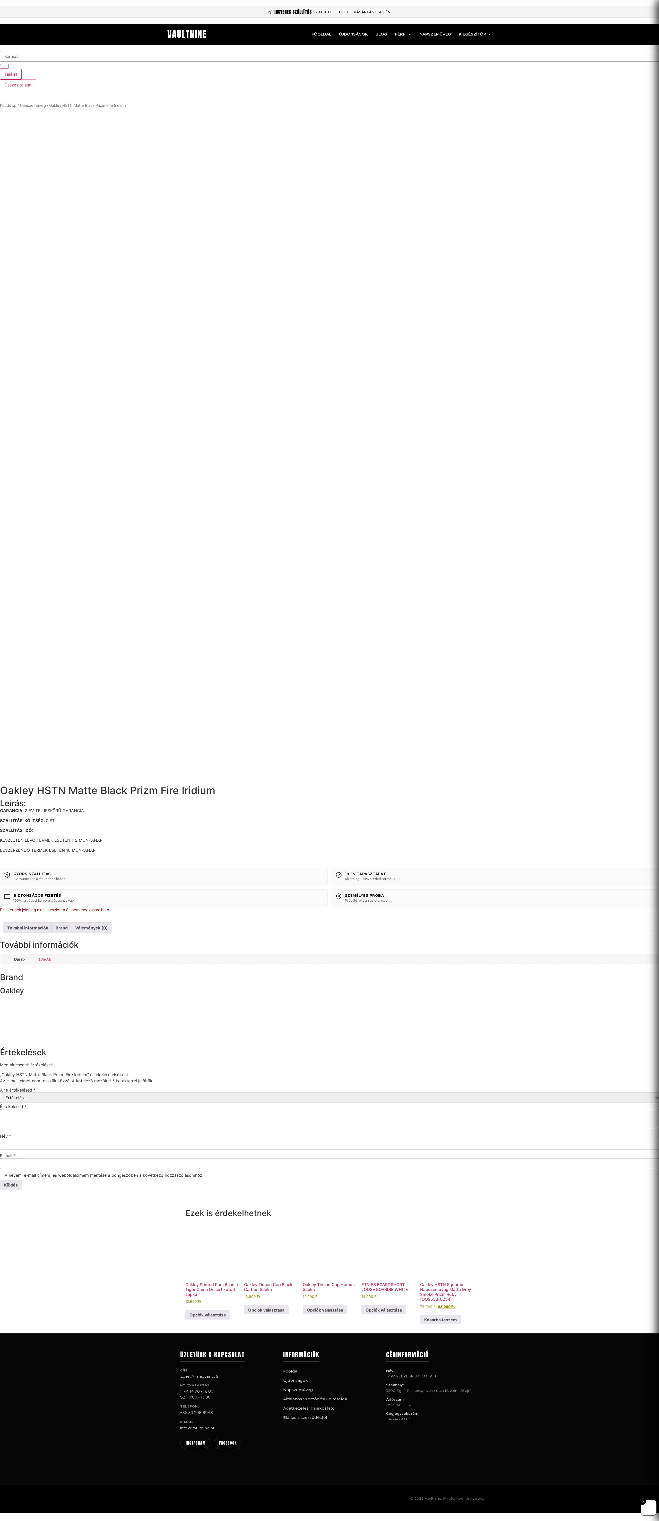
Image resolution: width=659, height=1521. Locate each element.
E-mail (8, 1156)
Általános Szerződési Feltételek (315, 1398)
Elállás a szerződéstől (305, 1417)
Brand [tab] (62, 927)
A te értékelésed (18, 1090)
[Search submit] (4, 66)
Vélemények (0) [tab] (91, 927)
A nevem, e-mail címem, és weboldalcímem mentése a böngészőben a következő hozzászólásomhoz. (104, 1175)
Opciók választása (207, 1314)
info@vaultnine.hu (197, 1428)
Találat (10, 74)
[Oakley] (19, 1036)
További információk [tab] (27, 927)
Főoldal (321, 34)
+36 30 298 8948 (196, 1412)
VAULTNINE (186, 34)
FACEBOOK (228, 1443)
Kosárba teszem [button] (440, 1319)
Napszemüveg (435, 34)
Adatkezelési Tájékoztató (309, 1408)
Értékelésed (13, 1106)
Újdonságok (353, 34)
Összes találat (18, 84)
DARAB (45, 959)
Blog (381, 34)
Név (5, 1136)
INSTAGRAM (196, 1443)
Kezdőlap (8, 105)
